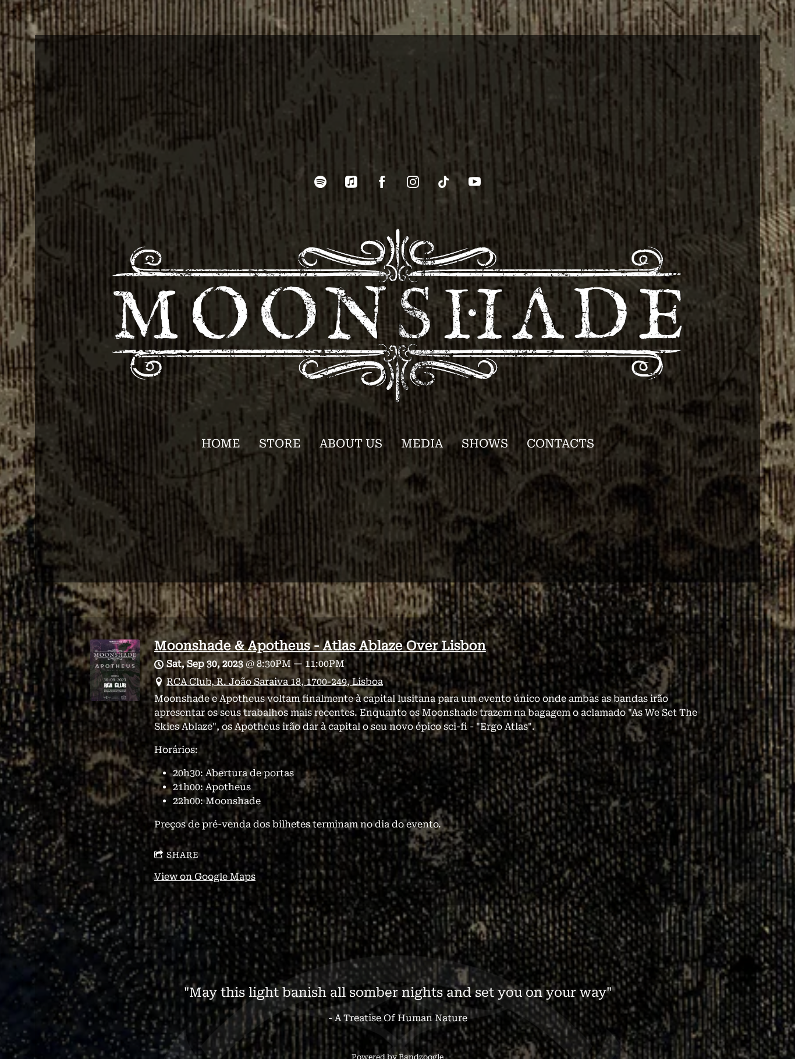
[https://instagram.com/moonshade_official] (413, 182)
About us (351, 443)
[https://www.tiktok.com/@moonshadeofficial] (444, 182)
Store (280, 443)
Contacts (560, 443)
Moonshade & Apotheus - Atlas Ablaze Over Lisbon (320, 645)
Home (220, 443)
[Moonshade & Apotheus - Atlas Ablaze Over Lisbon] (115, 697)
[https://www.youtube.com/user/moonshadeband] (475, 182)
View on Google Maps (204, 876)
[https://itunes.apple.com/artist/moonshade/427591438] (351, 182)
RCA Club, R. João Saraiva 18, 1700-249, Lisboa (274, 681)
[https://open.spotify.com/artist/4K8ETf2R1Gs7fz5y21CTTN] (320, 182)
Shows (485, 443)
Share (182, 854)
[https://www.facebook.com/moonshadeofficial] (382, 182)
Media (422, 443)
